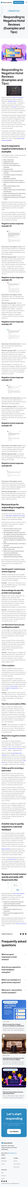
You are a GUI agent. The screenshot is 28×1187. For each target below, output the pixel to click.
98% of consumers (18, 97)
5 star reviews (14, 686)
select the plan (12, 859)
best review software (18, 893)
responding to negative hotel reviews (15, 515)
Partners (3, 1178)
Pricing (2, 1163)
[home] (6, 2)
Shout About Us (12, 1153)
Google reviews (12, 101)
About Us (15, 1160)
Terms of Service (17, 1163)
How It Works (4, 1160)
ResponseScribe (6, 849)
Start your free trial (21, 923)
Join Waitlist (14, 1131)
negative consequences (12, 688)
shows (14, 107)
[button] (26, 2)
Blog (2, 1172)
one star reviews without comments (12, 748)
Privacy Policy (16, 1166)
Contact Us (3, 1175)
